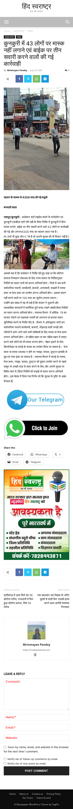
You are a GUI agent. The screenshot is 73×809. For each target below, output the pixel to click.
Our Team (27, 797)
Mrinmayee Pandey (17, 70)
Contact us (37, 793)
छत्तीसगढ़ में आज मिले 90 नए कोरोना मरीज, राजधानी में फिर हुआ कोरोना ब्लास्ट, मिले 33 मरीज (18, 601)
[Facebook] (19, 79)
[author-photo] (36, 639)
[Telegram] (45, 79)
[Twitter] (28, 79)
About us (23, 793)
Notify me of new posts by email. (26, 763)
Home (7, 31)
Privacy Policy (54, 793)
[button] (68, 22)
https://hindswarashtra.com (36, 650)
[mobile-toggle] (6, 22)
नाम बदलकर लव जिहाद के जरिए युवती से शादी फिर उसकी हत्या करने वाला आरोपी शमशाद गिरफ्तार (53, 601)
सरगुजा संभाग (19, 31)
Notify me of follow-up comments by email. (32, 758)
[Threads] (37, 655)
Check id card (43, 797)
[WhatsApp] (36, 79)
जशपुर (30, 31)
